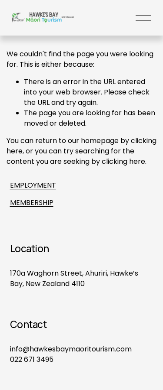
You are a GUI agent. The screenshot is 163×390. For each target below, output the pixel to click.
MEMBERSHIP (31, 203)
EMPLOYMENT (33, 185)
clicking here (123, 161)
